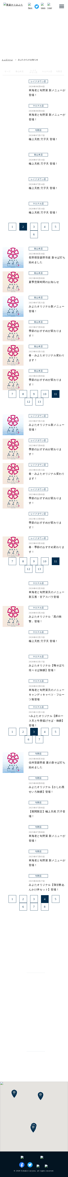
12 (28, 401)
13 (39, 401)
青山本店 (34, 68)
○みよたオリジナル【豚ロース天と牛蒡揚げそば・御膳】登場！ (47, 721)
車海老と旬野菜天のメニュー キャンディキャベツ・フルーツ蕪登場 (47, 695)
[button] (33, 1128)
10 (45, 394)
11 (55, 394)
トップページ (7, 60)
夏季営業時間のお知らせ (44, 282)
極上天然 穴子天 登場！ (43, 139)
